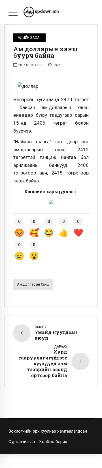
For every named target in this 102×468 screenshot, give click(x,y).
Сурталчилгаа (21, 441)
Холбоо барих (53, 441)
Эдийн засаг (29, 37)
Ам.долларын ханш (33, 284)
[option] (51, 86)
